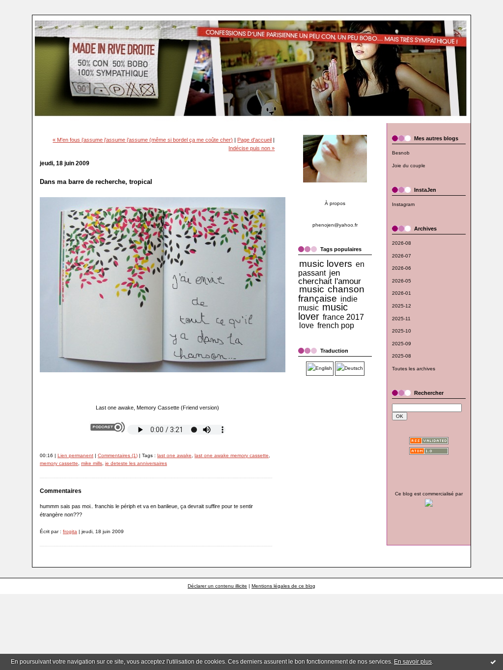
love (306, 325)
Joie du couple (408, 165)
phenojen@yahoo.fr (335, 225)
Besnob (401, 152)
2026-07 (401, 255)
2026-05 (401, 280)
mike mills (91, 463)
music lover (323, 312)
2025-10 (401, 331)
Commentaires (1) (118, 455)
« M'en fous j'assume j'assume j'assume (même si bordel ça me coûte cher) (143, 140)
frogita (70, 531)
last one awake (174, 455)
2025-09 (401, 343)
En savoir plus (413, 661)
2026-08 (401, 243)
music (311, 289)
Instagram (403, 204)
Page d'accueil (254, 140)
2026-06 (401, 268)
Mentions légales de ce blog (283, 586)
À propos (335, 203)
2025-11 (401, 318)
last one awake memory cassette (232, 455)
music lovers (325, 263)
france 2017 (343, 317)
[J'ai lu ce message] (493, 662)
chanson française (331, 294)
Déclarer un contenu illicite (217, 586)
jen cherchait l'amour (329, 277)
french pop (335, 325)
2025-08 (401, 356)
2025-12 (401, 306)
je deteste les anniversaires (136, 463)
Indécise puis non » (251, 148)
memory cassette (59, 463)
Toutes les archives (413, 368)
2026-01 (401, 293)
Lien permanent (75, 455)
